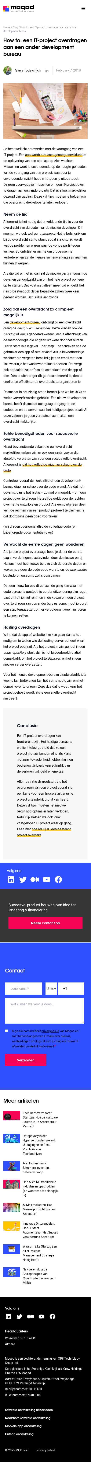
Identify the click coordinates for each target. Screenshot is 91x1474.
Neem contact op (45, 922)
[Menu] (83, 8)
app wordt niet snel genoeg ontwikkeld (54, 155)
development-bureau (25, 322)
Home (6, 27)
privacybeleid (50, 1031)
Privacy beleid (46, 1450)
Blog (15, 27)
